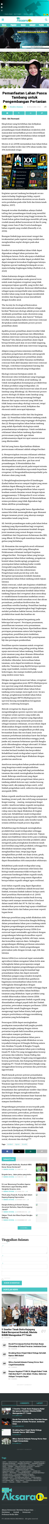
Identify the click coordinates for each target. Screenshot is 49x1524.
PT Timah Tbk (8, 1480)
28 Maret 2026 (21, 1199)
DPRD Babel (7, 1468)
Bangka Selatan (24, 1463)
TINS (18, 1482)
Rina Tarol (20, 1480)
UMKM (25, 1482)
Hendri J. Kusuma (16, 107)
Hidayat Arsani (22, 1469)
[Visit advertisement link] (24, 8)
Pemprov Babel (28, 1475)
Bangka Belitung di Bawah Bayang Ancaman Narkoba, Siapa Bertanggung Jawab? (17, 1207)
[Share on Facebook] (7, 113)
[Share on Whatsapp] (30, 113)
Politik (5, 1478)
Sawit (5, 1482)
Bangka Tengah (38, 1463)
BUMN (10, 1466)
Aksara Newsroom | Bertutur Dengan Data (17, 1510)
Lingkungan (26, 1471)
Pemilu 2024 (7, 1474)
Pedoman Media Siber (10, 1514)
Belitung (31, 1465)
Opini (17, 1144)
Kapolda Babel (8, 1471)
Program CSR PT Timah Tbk (20, 1478)
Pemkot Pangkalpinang (11, 1475)
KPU (17, 1471)
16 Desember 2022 (34, 107)
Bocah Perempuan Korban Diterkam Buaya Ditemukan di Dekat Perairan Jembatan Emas (30, 1421)
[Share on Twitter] (19, 113)
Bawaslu (23, 1465)
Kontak (16, 1512)
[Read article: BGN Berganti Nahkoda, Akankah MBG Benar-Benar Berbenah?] (41, 1168)
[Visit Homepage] (24, 19)
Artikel (10, 1144)
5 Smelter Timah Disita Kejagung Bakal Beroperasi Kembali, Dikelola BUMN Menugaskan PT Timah (19, 1332)
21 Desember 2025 (21, 1220)
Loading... (24, 1228)
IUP (32, 1469)
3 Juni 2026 (19, 1169)
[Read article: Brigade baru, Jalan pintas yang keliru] (41, 1177)
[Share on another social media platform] (42, 113)
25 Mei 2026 (19, 1177)
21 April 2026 (20, 1191)
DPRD (37, 1466)
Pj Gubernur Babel (22, 1477)
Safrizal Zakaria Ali (33, 1480)
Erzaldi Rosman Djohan (23, 1468)
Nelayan (13, 1472)
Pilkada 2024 (8, 1477)
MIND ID (36, 1471)
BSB (4, 1466)
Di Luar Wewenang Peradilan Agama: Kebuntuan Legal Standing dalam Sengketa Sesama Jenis (16, 1186)
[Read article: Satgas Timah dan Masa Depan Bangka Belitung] (41, 1218)
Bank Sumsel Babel (10, 1465)
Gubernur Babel (9, 1469)
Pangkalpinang (24, 1472)
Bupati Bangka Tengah (24, 1466)
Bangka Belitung (9, 1463)
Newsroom (26, 1512)
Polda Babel (36, 1477)
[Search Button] (46, 19)
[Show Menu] (3, 19)
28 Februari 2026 (21, 1212)
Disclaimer (6, 1512)
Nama (2, 1256)
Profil (24, 1144)
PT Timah (37, 1478)
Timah (11, 1482)
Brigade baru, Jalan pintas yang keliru (16, 1174)
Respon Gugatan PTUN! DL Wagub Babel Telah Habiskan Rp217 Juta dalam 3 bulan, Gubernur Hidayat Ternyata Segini (28, 1374)
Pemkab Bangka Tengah (24, 1474)
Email (2, 1263)
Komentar (3, 1246)
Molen (5, 1472)
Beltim (39, 1465)
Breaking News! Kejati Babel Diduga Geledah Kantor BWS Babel (27, 1431)
